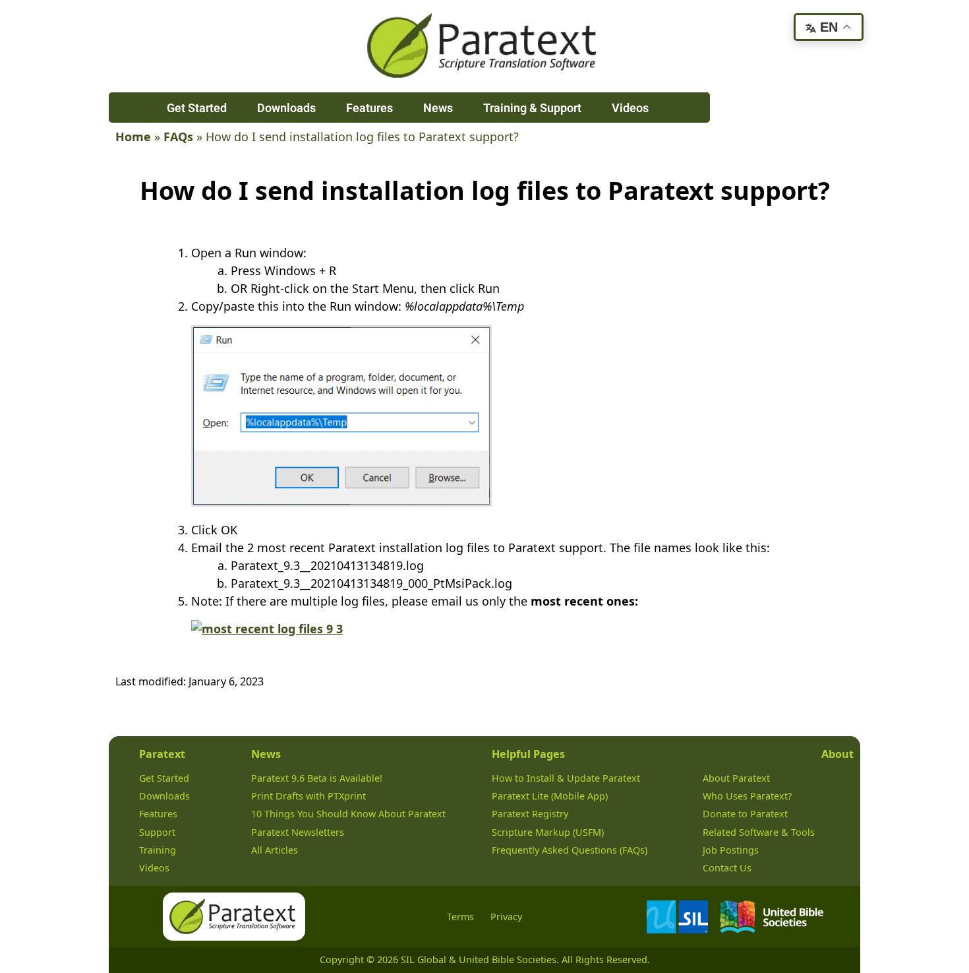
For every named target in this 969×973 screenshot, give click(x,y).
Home (133, 136)
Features (369, 108)
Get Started (197, 108)
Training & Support (532, 108)
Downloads (286, 108)
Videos (630, 108)
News (438, 108)
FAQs (178, 136)
